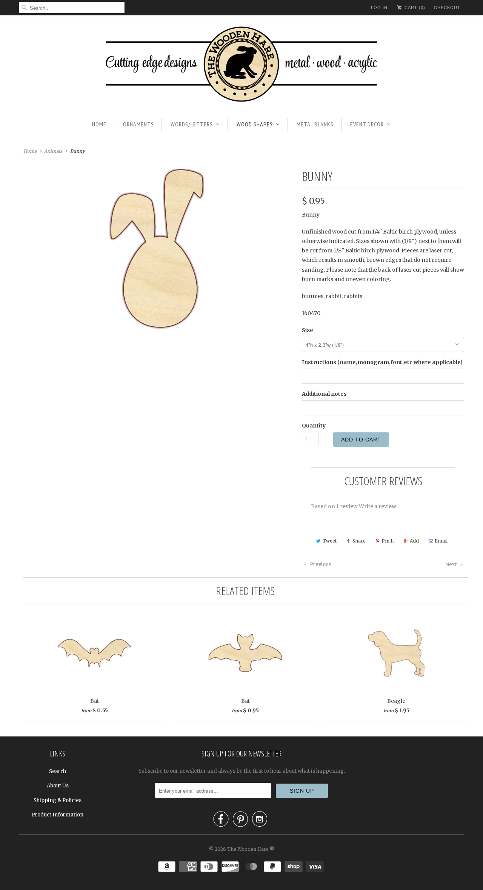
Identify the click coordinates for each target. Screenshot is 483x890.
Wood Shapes (255, 124)
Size (307, 330)
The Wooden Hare (248, 849)
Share (359, 541)
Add (414, 541)
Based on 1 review (334, 506)
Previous (320, 564)
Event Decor (367, 124)
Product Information (57, 815)
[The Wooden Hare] (241, 65)
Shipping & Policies (58, 800)
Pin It (387, 541)
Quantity (314, 425)
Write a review (377, 506)
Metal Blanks (315, 124)
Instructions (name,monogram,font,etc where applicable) (382, 362)
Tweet (330, 541)
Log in (379, 7)
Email (441, 541)
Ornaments (138, 124)
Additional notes (324, 393)
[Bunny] (156, 248)
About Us (58, 785)
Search (57, 771)
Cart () (414, 7)
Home (99, 124)
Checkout (447, 7)
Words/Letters (192, 124)
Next (452, 564)
